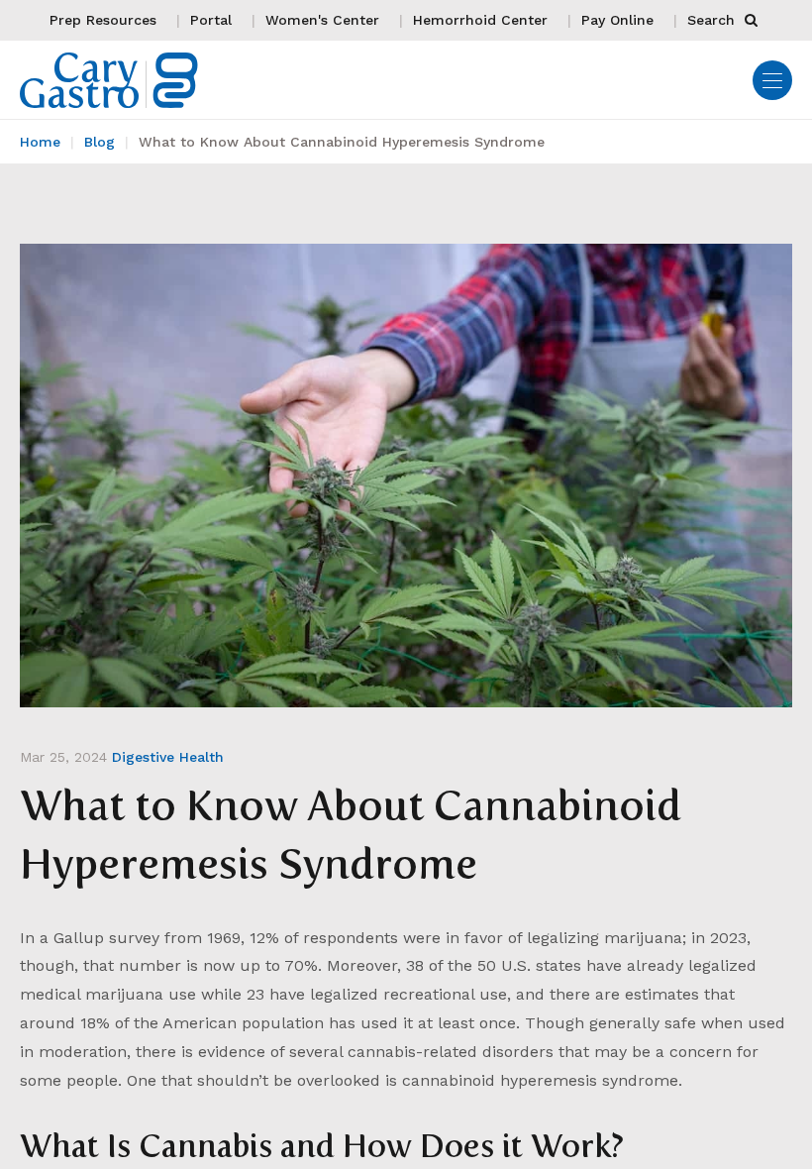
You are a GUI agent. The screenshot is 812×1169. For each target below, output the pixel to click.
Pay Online (617, 20)
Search (713, 20)
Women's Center (322, 20)
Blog (99, 142)
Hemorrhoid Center (480, 20)
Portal (211, 20)
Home (40, 142)
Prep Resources (103, 20)
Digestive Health (168, 757)
